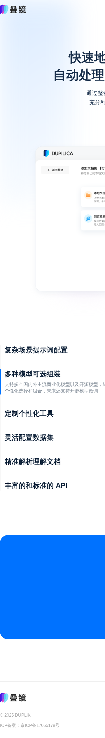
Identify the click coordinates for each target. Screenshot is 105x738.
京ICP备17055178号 (40, 725)
